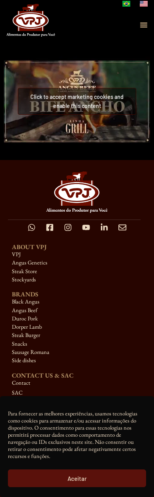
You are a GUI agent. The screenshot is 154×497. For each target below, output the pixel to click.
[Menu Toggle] (144, 25)
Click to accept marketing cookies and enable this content (77, 101)
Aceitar (77, 478)
